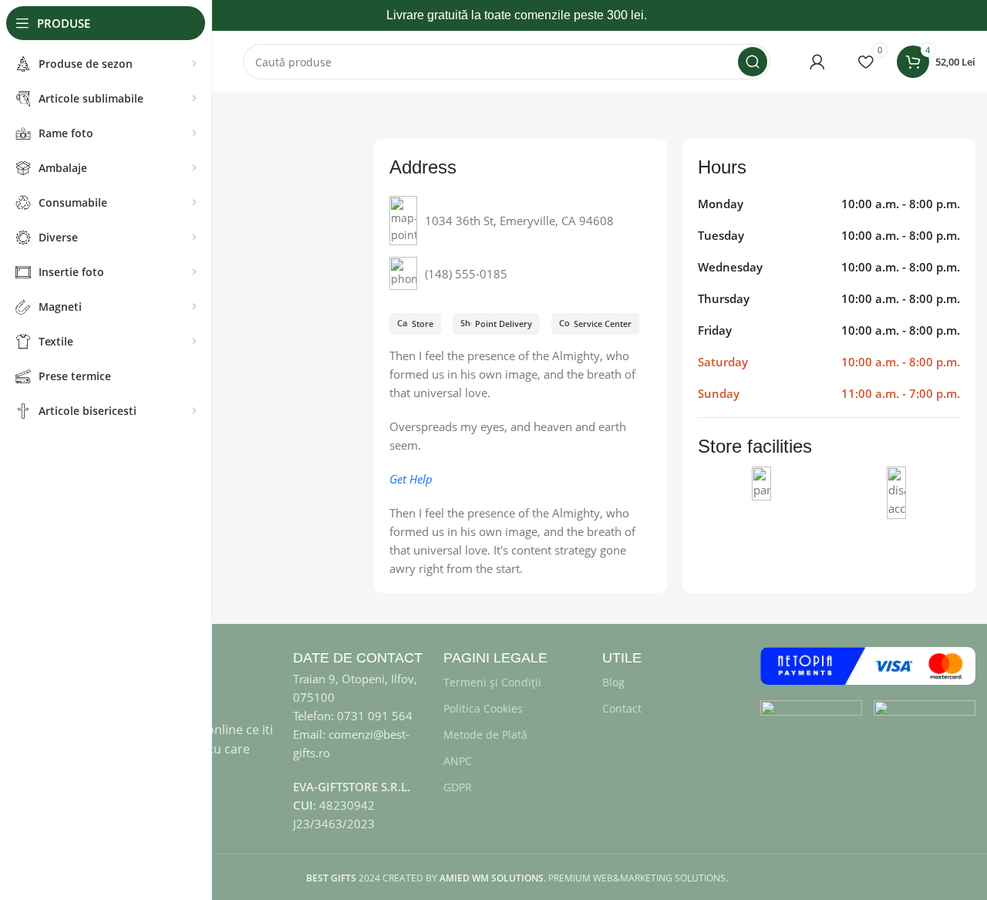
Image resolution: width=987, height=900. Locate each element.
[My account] (817, 61)
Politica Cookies (483, 708)
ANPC (457, 760)
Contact (622, 708)
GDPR (457, 787)
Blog (613, 682)
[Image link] (811, 711)
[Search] (752, 61)
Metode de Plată (485, 734)
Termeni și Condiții (492, 682)
